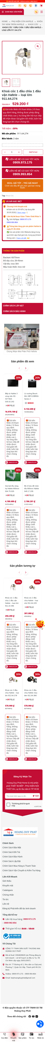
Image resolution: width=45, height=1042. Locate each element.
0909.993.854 (12, 222)
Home (5, 21)
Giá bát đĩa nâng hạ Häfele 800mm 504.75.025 (12, 488)
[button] (20, 5)
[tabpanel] (22, 278)
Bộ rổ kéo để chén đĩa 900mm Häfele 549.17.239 (31, 488)
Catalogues (7, 890)
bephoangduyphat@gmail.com (23, 978)
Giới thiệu (6, 881)
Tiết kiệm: (7, 128)
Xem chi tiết (22, 238)
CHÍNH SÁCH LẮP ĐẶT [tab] (13, 305)
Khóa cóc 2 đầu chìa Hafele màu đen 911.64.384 (30, 692)
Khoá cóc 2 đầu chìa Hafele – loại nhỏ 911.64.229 (31, 600)
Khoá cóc (33, 24)
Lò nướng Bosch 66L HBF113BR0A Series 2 (31, 396)
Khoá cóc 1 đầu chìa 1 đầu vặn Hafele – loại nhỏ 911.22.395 (11, 602)
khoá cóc (10, 196)
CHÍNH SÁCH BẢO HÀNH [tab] (14, 311)
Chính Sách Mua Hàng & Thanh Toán (19, 866)
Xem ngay (22, 212)
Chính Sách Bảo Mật (11, 847)
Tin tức (5, 899)
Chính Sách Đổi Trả (11, 852)
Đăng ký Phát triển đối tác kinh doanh (19, 908)
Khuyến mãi (7, 886)
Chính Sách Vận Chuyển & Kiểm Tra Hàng (21, 870)
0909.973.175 (25, 219)
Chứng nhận (8, 895)
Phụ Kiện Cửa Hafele (22, 21)
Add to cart (33, 152)
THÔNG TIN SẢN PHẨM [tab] (13, 251)
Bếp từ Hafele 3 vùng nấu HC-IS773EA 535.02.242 (11, 398)
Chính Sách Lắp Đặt (11, 861)
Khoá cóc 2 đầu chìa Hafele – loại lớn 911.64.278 (12, 692)
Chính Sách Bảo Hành (12, 857)
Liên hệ (5, 904)
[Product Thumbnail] (38, 46)
